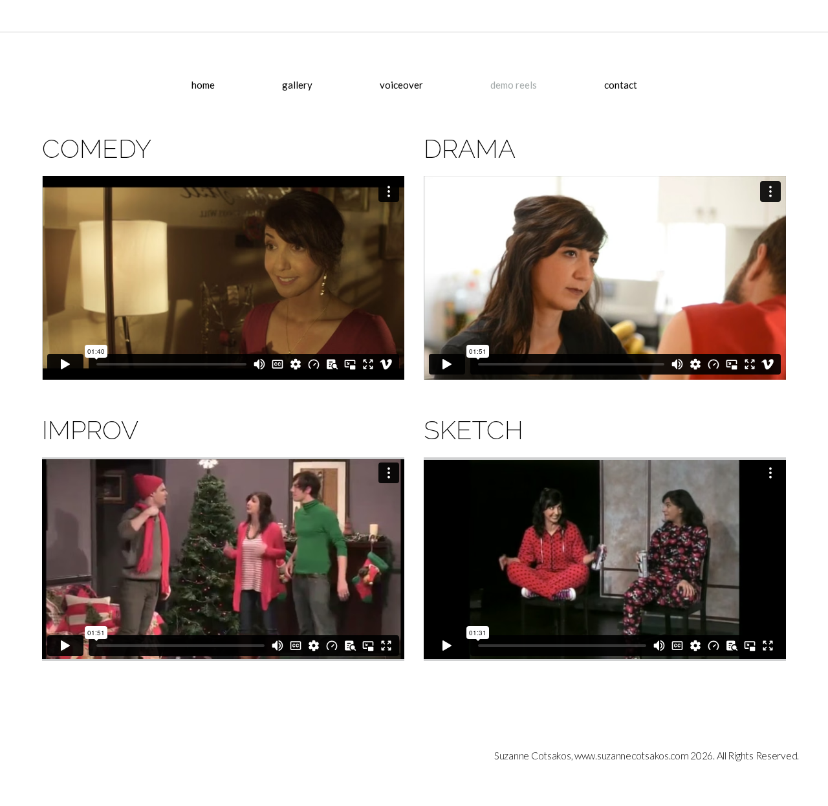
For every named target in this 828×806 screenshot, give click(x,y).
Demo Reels (513, 85)
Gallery (297, 85)
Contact (620, 85)
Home (203, 85)
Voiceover (401, 85)
